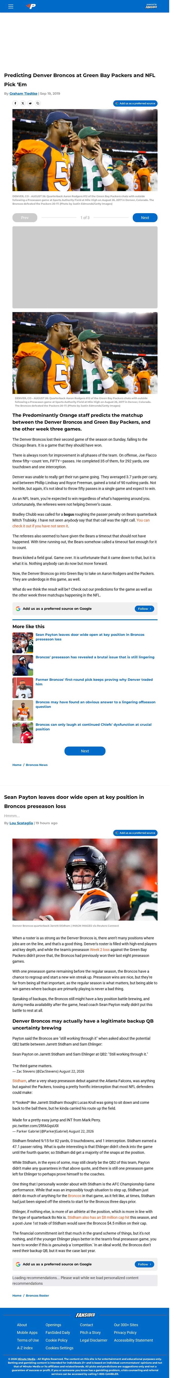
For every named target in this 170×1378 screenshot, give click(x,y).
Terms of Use (28, 1340)
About (22, 1325)
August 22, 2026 (71, 1071)
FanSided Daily (58, 1332)
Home (17, 765)
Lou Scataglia (21, 823)
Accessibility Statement (133, 1340)
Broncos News (36, 765)
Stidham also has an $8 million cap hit (98, 1217)
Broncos (74, 1196)
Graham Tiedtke (23, 94)
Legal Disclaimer (93, 1340)
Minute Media (26, 1359)
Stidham (19, 1081)
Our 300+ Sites (126, 1325)
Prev (25, 217)
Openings (53, 1325)
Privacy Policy (125, 1332)
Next (145, 217)
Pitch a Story (90, 1332)
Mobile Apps (27, 1332)
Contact (86, 1325)
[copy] (38, 103)
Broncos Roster (37, 1295)
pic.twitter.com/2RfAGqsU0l (35, 1126)
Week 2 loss (100, 949)
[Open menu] (10, 6)
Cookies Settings (59, 1348)
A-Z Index (25, 1348)
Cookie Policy (57, 1340)
